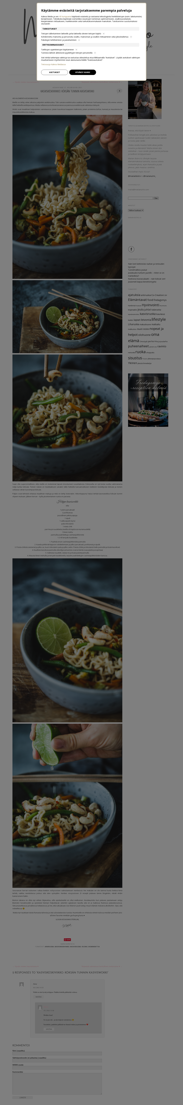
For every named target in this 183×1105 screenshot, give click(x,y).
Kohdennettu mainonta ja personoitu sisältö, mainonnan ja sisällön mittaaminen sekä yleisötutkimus (84, 36)
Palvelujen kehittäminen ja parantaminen (58, 40)
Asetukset (54, 72)
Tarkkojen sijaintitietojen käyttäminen (57, 49)
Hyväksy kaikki (82, 72)
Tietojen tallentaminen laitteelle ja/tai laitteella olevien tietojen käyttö (71, 33)
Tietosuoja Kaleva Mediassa (53, 64)
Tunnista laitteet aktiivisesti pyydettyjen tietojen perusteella (66, 53)
